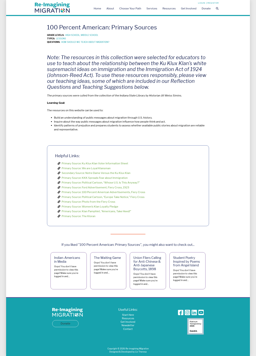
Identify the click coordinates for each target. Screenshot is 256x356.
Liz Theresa (141, 351)
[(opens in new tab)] (195, 325)
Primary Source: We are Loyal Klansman (86, 168)
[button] (217, 9)
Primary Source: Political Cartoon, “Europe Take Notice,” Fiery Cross (103, 197)
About (110, 8)
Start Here (128, 314)
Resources (169, 8)
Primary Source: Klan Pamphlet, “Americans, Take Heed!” (96, 211)
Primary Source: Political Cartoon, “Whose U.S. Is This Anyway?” (101, 182)
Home (97, 8)
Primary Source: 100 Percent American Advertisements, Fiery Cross (103, 192)
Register (213, 3)
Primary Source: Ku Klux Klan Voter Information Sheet (95, 163)
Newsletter (128, 325)
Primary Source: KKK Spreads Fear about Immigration (95, 177)
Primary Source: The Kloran (78, 216)
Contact (128, 328)
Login (201, 3)
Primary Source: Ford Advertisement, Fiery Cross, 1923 (95, 187)
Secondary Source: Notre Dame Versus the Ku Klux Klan (96, 173)
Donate (206, 8)
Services (151, 8)
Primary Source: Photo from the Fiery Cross (88, 201)
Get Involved (188, 8)
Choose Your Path (130, 8)
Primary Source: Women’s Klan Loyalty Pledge (90, 206)
